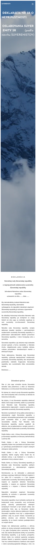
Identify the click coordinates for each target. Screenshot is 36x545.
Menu (32, 4)
